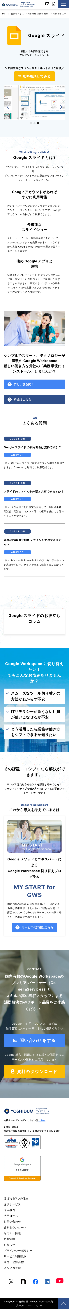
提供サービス (17, 13)
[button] (8, 107)
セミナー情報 (12, 1233)
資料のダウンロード (37, 1071)
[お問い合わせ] (47, 4)
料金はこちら (22, 399)
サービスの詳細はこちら (38, 927)
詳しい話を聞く (24, 384)
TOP (4, 13)
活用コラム (11, 1216)
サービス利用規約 (15, 1256)
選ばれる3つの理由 (16, 1198)
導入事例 (9, 1210)
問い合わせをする (37, 1040)
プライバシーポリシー (18, 1250)
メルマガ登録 (12, 1268)
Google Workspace (38, 13)
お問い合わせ (12, 1221)
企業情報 (9, 1239)
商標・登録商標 (14, 1262)
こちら (41, 1120)
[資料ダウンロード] (53, 4)
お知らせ (9, 1244)
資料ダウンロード (15, 1227)
